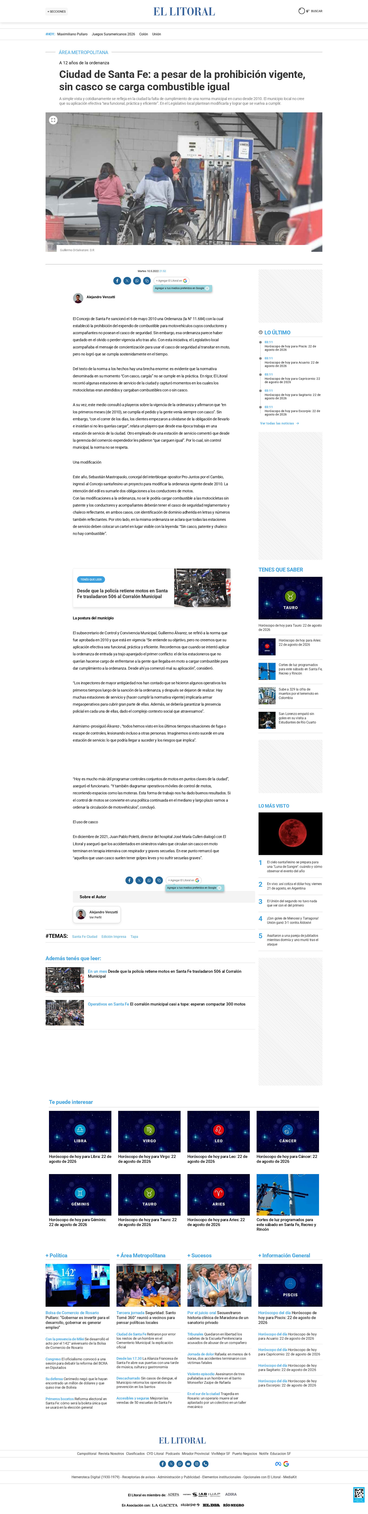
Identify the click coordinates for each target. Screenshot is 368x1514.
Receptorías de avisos (138, 1477)
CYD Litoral (155, 1454)
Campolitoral (86, 1454)
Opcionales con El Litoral (262, 1477)
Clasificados (135, 1454)
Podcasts (173, 1454)
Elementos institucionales (221, 1477)
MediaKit (290, 1477)
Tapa (134, 937)
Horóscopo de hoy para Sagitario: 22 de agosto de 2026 (293, 394)
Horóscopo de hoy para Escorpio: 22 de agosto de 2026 (292, 410)
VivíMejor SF (220, 1454)
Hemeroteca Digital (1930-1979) (96, 1477)
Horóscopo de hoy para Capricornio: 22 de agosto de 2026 (292, 378)
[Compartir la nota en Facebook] (117, 281)
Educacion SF (280, 1454)
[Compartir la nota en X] (127, 281)
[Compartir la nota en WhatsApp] (137, 281)
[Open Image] (53, 120)
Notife (263, 1454)
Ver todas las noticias (277, 423)
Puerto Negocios (244, 1454)
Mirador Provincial (195, 1454)
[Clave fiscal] (359, 1501)
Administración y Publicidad (179, 1477)
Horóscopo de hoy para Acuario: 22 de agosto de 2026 (292, 362)
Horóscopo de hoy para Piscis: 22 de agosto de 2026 (290, 345)
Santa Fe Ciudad (84, 937)
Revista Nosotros (111, 1454)
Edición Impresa (114, 937)
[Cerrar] (207, 288)
